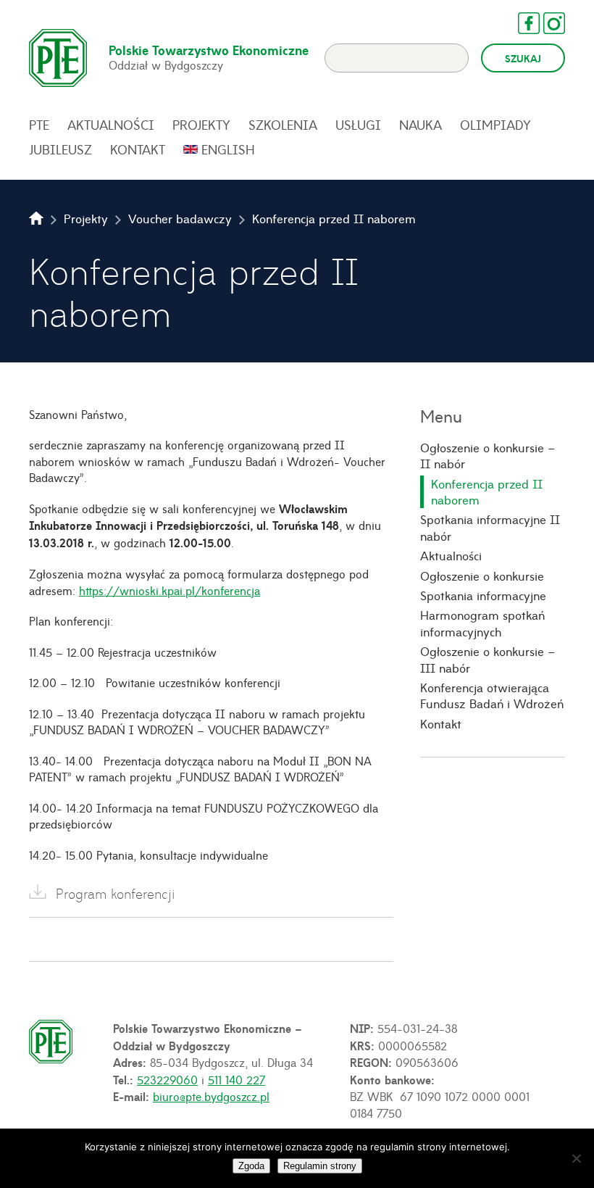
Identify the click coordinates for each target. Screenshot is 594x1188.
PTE (39, 124)
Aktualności (110, 124)
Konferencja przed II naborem (487, 491)
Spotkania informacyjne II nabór (490, 527)
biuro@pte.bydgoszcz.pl (211, 1096)
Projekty (201, 124)
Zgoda (251, 1165)
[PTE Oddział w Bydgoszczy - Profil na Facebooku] (521, 23)
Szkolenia (282, 124)
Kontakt (137, 149)
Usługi (358, 124)
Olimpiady (495, 124)
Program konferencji (115, 893)
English (228, 149)
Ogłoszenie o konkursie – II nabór (488, 455)
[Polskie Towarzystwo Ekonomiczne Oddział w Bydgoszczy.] (36, 218)
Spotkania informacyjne (483, 595)
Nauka (420, 124)
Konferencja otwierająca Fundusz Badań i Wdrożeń (492, 695)
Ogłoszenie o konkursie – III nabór (488, 659)
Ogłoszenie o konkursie (482, 575)
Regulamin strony (319, 1165)
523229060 (167, 1079)
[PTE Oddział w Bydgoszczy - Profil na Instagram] (547, 23)
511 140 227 (236, 1079)
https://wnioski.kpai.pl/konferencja (169, 590)
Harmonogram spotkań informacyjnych (482, 623)
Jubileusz (60, 149)
